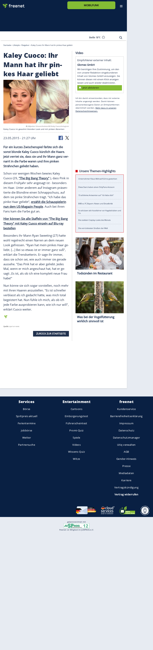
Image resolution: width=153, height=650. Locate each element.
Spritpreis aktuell (26, 416)
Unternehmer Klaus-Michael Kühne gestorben (97, 178)
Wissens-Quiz (76, 452)
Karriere (126, 480)
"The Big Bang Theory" (34, 178)
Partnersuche (26, 445)
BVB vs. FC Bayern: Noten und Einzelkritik (95, 203)
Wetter (26, 437)
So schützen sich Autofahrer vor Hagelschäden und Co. (99, 211)
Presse (126, 466)
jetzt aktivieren (90, 87)
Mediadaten (126, 473)
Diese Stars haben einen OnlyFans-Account (96, 187)
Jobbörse (26, 430)
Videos (76, 445)
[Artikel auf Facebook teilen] (61, 137)
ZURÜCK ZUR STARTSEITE (51, 333)
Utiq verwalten (126, 445)
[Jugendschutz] (76, 525)
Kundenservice (126, 409)
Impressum (126, 423)
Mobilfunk (91, 5)
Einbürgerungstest (76, 416)
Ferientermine (26, 423)
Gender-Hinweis (126, 459)
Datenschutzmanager (126, 437)
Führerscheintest (76, 423)
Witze (76, 459)
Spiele (76, 437)
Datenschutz (126, 430)
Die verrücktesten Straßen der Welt (93, 228)
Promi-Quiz (76, 430)
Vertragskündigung (126, 487)
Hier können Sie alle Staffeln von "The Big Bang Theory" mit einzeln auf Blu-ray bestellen (35, 223)
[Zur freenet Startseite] (12, 4)
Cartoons (76, 409)
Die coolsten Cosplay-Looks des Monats (94, 220)
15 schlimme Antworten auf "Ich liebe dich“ (96, 195)
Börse (26, 409)
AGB (126, 452)
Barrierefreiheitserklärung (126, 416)
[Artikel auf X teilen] (67, 137)
